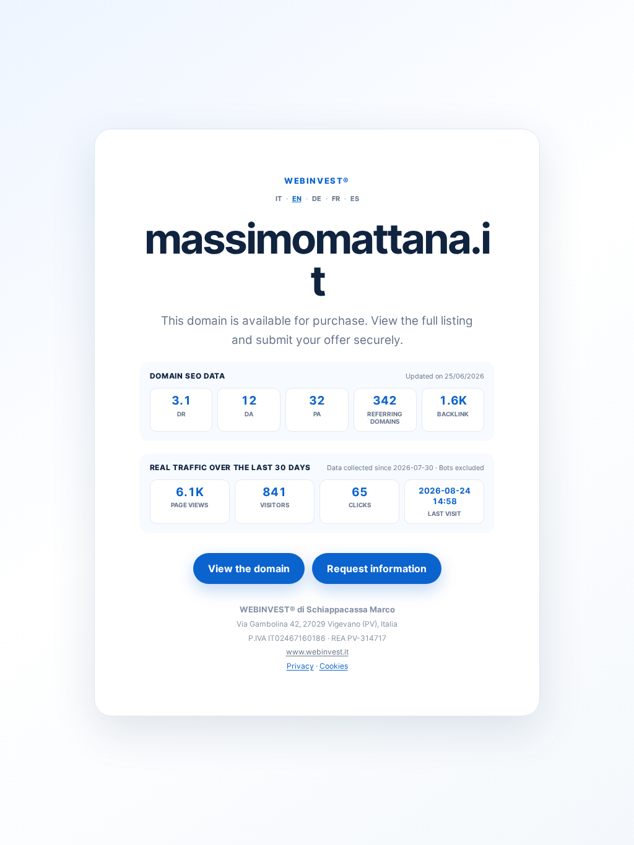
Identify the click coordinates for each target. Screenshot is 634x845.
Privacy (300, 666)
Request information (377, 568)
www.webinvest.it (317, 651)
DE (316, 198)
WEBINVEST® (317, 181)
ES (354, 198)
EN (297, 198)
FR (336, 198)
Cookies (333, 666)
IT (279, 198)
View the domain (249, 568)
